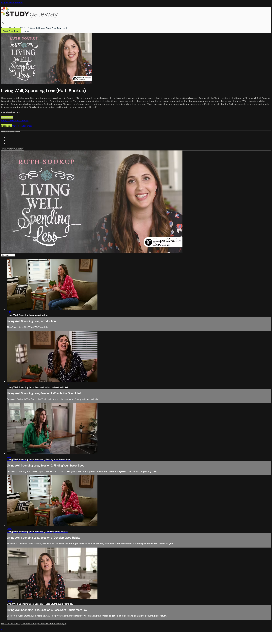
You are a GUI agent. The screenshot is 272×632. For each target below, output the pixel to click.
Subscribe (6, 125)
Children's (24, 28)
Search (34, 28)
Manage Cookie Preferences (45, 623)
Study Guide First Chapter (14, 120)
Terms (10, 623)
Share (29, 125)
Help (4, 623)
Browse (5, 28)
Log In (65, 28)
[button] (3, 23)
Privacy (17, 623)
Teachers (14, 28)
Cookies (26, 623)
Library (41, 28)
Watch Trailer (19, 125)
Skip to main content (12, 2)
